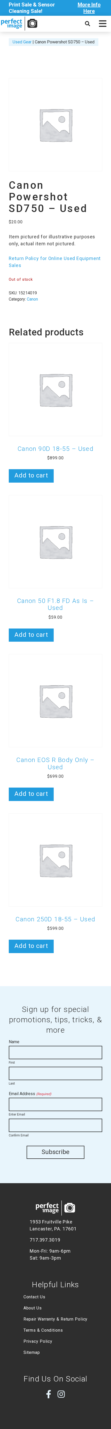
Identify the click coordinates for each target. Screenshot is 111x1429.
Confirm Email (19, 1135)
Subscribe (55, 1152)
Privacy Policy (38, 1341)
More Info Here (89, 8)
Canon (32, 299)
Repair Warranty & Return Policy (55, 1319)
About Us (32, 1308)
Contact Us (34, 1296)
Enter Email (17, 1114)
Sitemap (31, 1352)
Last (12, 1083)
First (12, 1062)
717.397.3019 (45, 1240)
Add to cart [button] (31, 475)
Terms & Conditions (43, 1330)
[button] (102, 24)
